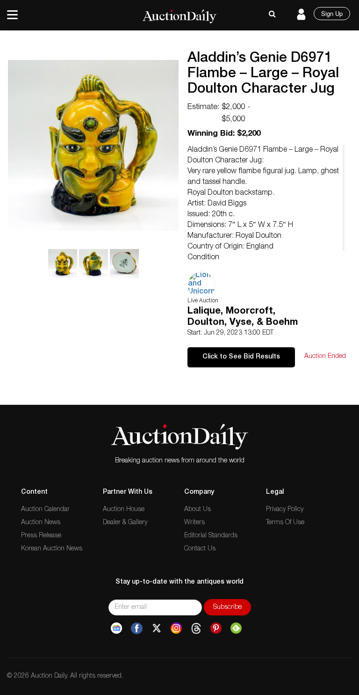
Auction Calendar (45, 509)
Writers (194, 522)
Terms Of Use (285, 522)
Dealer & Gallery (125, 522)
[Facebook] (137, 628)
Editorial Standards (210, 536)
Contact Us (199, 549)
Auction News (40, 522)
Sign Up (332, 13)
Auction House (123, 509)
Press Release (41, 536)
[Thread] (196, 628)
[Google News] (116, 628)
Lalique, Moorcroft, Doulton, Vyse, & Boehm (242, 317)
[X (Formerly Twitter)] (156, 628)
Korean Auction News (51, 549)
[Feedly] (236, 628)
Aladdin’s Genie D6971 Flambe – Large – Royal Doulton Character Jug (263, 74)
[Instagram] (176, 628)
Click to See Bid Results (241, 357)
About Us (197, 509)
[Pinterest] (216, 628)
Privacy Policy (284, 509)
